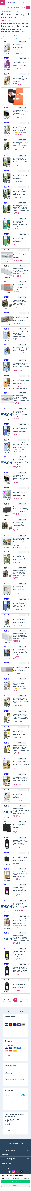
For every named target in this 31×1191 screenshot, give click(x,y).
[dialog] (15, 1182)
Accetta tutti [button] (15, 1181)
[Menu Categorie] (2, 2)
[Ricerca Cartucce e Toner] (3, 7)
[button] (15, 1189)
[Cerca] (28, 7)
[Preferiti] (24, 2)
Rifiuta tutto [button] (15, 1185)
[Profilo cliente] (21, 2)
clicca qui (21, 1030)
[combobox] (16, 7)
